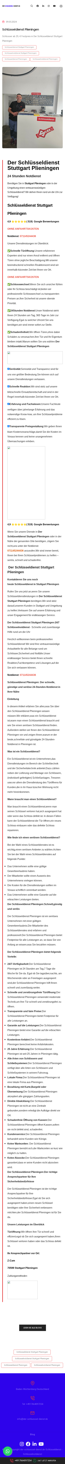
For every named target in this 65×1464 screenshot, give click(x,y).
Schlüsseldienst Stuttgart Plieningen (19, 47)
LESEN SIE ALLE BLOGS (32, 1327)
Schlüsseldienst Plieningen (16, 59)
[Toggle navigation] (61, 6)
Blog (32, 1434)
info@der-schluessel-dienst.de (32, 1419)
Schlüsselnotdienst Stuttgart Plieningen (21, 53)
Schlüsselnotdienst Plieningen (45, 59)
